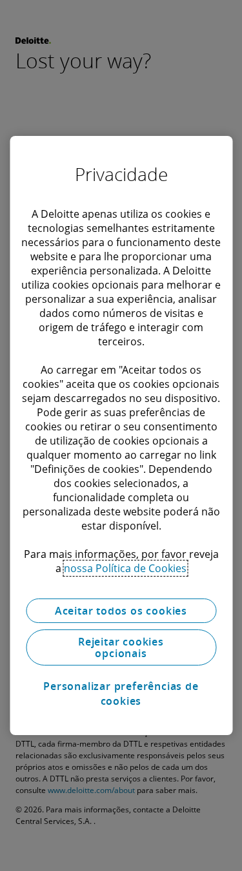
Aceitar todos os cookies (121, 611)
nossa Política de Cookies (125, 568)
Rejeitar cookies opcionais (121, 647)
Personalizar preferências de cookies (120, 693)
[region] (121, 435)
